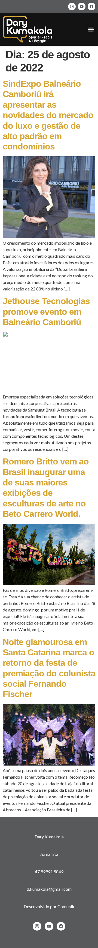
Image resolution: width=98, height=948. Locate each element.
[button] (90, 29)
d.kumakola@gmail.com (49, 889)
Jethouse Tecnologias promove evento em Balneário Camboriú (46, 311)
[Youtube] (81, 6)
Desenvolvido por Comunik (49, 906)
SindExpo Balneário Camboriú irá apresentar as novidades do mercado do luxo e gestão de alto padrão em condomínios (48, 115)
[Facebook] (91, 6)
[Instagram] (72, 6)
